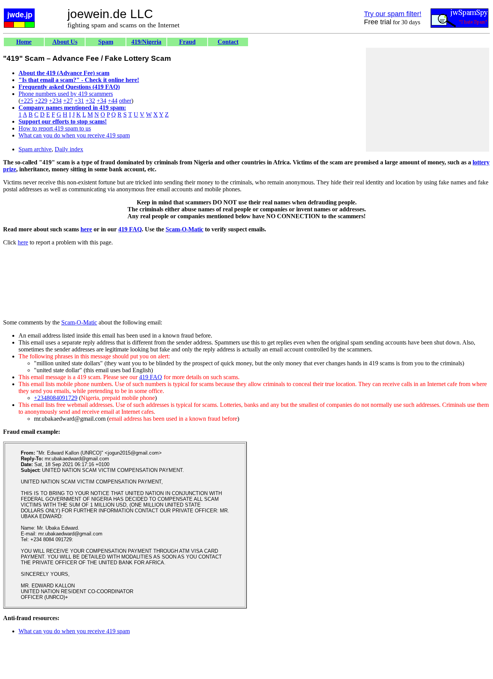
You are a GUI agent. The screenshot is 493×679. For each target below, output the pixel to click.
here (86, 229)
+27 (68, 100)
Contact (228, 41)
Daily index (69, 149)
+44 (112, 100)
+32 (90, 100)
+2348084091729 (55, 398)
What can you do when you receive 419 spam (74, 135)
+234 (55, 100)
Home (24, 41)
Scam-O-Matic (184, 229)
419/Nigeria (146, 41)
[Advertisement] (427, 100)
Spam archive (35, 149)
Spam (105, 41)
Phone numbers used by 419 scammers (65, 93)
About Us (64, 41)
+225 (26, 100)
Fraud (187, 41)
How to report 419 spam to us (54, 128)
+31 (79, 100)
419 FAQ (130, 229)
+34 (101, 100)
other (125, 100)
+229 (41, 100)
